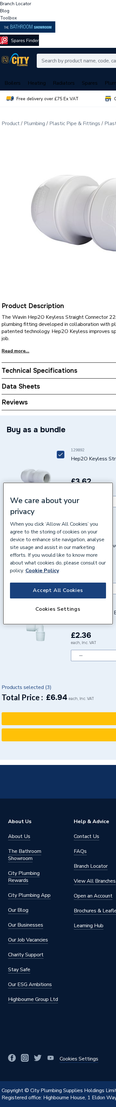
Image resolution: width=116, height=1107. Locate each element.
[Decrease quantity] (80, 655)
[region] (58, 553)
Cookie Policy (42, 570)
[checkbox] (60, 454)
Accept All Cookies (58, 590)
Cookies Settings (58, 609)
